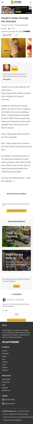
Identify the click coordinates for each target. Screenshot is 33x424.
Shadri (5, 25)
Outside (4, 368)
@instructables (10, 400)
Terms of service (23, 411)
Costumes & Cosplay (21, 25)
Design (4, 356)
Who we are (6, 391)
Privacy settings (22, 414)
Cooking (4, 362)
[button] (2, 2)
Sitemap (5, 388)
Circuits (4, 351)
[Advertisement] (16, 10)
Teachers (5, 370)
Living (4, 365)
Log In (16, 286)
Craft (11, 25)
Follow (14, 69)
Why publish (6, 379)
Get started (6, 382)
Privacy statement (10, 414)
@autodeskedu (10, 404)
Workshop (5, 354)
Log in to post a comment (16, 320)
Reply (17, 314)
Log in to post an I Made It (16, 211)
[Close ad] (30, 7)
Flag (6, 310)
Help (3, 385)
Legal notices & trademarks (13, 420)
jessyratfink (11, 300)
